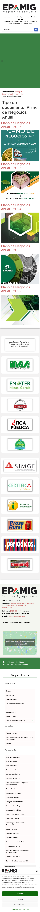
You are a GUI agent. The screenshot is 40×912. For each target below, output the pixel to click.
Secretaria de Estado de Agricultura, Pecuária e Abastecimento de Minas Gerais (20, 22)
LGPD (27, 909)
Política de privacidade (18, 909)
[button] (37, 871)
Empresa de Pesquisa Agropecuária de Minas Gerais (20, 18)
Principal (18, 92)
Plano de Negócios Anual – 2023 (15, 248)
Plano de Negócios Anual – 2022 (15, 289)
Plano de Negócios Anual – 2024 (15, 207)
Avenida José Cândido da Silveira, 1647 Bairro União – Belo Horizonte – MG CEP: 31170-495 (18, 606)
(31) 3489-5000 (16, 611)
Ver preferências (20, 905)
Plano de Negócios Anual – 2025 (15, 166)
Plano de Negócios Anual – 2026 (15, 125)
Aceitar (20, 894)
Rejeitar (20, 899)
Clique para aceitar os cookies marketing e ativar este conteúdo (20, 643)
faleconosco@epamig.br (17, 616)
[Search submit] (36, 29)
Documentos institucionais (12, 94)
